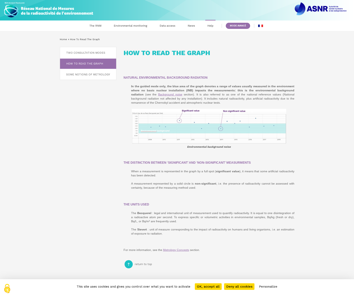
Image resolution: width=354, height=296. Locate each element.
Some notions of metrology (88, 74)
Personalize (268, 286)
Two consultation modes (85, 52)
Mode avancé (238, 25)
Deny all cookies (239, 286)
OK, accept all (208, 286)
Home (63, 39)
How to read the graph (84, 63)
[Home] (48, 8)
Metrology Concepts (176, 250)
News (191, 25)
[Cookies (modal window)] (7, 289)
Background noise (170, 94)
